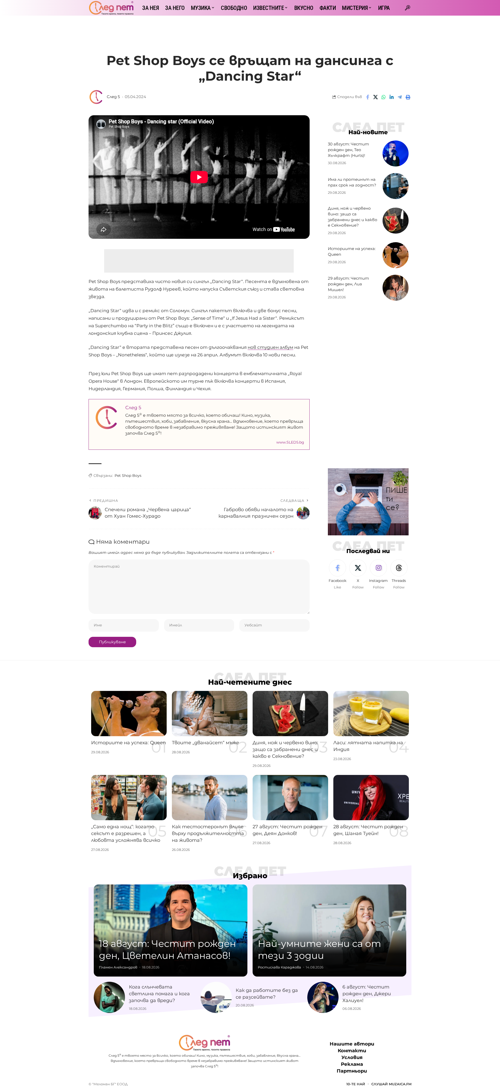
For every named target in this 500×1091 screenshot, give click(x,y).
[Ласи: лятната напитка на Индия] (371, 713)
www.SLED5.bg (290, 442)
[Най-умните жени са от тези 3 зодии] (329, 930)
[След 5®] (111, 8)
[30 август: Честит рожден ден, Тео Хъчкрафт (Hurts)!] (396, 153)
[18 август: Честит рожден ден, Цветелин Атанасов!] (170, 930)
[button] (407, 7)
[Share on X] (375, 97)
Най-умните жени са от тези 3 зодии (319, 949)
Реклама (352, 1064)
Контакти (352, 1051)
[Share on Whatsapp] (383, 97)
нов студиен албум (270, 347)
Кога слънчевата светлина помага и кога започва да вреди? (159, 993)
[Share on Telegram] (399, 97)
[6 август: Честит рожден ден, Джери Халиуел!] (323, 997)
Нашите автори (352, 1044)
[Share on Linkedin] (391, 97)
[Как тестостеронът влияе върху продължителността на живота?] (209, 797)
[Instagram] (378, 574)
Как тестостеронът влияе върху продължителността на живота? (208, 833)
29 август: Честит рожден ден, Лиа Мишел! (348, 284)
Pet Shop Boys (128, 475)
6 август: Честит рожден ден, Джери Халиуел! (366, 993)
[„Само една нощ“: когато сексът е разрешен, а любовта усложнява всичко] (129, 797)
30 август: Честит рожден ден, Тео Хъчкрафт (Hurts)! (348, 150)
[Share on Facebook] (367, 97)
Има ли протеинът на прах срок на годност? (352, 182)
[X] (357, 574)
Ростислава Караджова (279, 967)
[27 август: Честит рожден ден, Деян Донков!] (290, 797)
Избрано (250, 875)
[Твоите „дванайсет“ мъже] (209, 713)
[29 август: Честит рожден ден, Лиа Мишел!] (396, 288)
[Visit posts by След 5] (96, 97)
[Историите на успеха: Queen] (396, 255)
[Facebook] (337, 574)
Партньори (352, 1071)
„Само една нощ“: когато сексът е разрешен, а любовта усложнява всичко (125, 833)
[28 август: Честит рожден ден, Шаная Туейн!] (371, 797)
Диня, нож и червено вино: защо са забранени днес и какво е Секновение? (285, 749)
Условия (351, 1058)
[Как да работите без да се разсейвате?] (216, 997)
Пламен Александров (118, 967)
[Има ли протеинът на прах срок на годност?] (396, 186)
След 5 (113, 96)
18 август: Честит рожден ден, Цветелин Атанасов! (167, 949)
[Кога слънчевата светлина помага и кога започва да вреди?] (109, 997)
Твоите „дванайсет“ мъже (205, 743)
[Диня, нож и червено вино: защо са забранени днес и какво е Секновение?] (396, 221)
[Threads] (399, 574)
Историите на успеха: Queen (128, 743)
